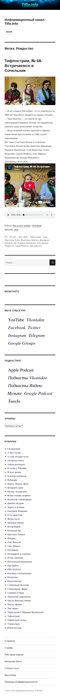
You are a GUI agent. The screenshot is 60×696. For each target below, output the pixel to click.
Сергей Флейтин (22, 245)
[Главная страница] (30, 4)
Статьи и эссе (12, 668)
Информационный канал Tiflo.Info (25, 21)
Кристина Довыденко (40, 240)
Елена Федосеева (22, 240)
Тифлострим (35, 237)
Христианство (35, 245)
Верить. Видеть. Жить (17, 483)
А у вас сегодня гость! (18, 456)
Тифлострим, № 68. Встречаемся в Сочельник (23, 65)
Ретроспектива (14, 581)
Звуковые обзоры (15, 522)
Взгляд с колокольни (17, 491)
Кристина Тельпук (16, 534)
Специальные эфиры (17, 588)
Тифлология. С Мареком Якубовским (25, 612)
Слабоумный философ (18, 584)
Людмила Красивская (26, 243)
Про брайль (12, 565)
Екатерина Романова (17, 510)
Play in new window (22, 225)
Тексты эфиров (14, 604)
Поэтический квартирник (19, 561)
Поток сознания (15, 557)
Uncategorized (13, 448)
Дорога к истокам (15, 507)
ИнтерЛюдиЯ (13, 526)
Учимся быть (13, 623)
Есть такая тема (14, 514)
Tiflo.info (12, 237)
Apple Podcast (21, 370)
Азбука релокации (16, 464)
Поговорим (12, 549)
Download (36, 225)
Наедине (11, 538)
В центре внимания (16, 475)
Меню (9, 31)
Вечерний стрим (15, 487)
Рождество (9, 245)
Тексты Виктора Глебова (19, 600)
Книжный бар (14, 530)
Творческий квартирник (19, 596)
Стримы (9, 647)
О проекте (10, 640)
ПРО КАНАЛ (14, 569)
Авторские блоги (15, 460)
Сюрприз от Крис (15, 592)
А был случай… (15, 452)
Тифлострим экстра (16, 619)
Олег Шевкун (42, 243)
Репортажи (12, 577)
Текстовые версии (14, 654)
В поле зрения (14, 472)
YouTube (16, 320)
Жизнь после (13, 518)
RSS (16, 229)
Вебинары (12, 479)
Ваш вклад (10, 675)
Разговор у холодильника (19, 573)
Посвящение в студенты (18, 553)
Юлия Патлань (14, 627)
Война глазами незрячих (19, 495)
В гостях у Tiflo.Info (16, 468)
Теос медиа (12, 608)
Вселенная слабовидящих (19, 499)
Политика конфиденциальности (21, 681)
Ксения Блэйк (10, 243)
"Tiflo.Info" (38, 690)
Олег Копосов (14, 542)
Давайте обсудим (15, 503)
